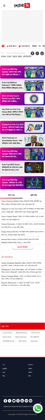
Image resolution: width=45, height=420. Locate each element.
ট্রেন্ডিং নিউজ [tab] (33, 195)
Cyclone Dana (7, 333)
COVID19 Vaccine (9, 341)
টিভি (29, 376)
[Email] (30, 401)
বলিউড (30, 369)
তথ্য (3, 372)
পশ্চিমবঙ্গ (34, 46)
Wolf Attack (23, 341)
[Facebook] (5, 401)
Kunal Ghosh (7, 337)
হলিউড (30, 372)
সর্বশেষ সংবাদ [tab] (11, 195)
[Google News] (26, 401)
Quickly (12, 46)
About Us (7, 406)
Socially (25, 46)
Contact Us (26, 406)
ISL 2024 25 (35, 337)
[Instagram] (18, 401)
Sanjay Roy (34, 341)
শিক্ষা (3, 376)
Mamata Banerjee (21, 333)
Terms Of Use (16, 406)
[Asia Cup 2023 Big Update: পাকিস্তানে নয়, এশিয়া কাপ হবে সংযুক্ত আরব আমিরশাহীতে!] (34, 182)
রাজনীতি (4, 369)
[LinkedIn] (22, 401)
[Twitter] (37, 53)
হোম (2, 53)
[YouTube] (14, 401)
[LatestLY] (22, 6)
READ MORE (22, 247)
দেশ (40, 46)
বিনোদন (30, 365)
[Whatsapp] (42, 53)
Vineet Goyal (35, 333)
